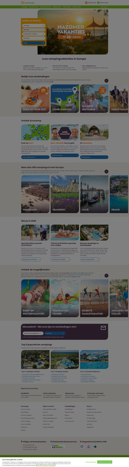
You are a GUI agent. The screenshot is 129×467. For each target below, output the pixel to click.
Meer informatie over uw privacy (45, 465)
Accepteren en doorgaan (104, 462)
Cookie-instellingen (90, 462)
